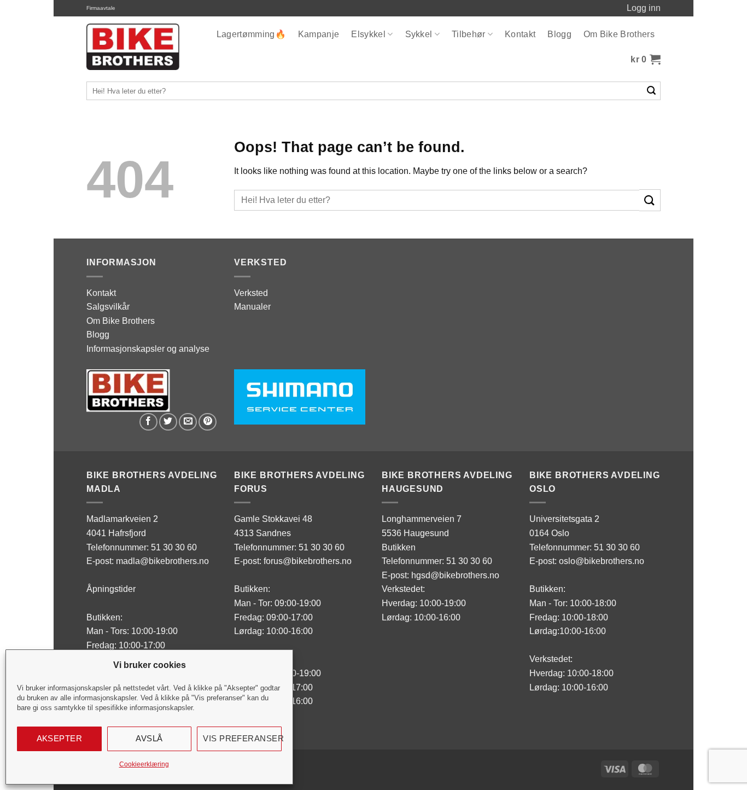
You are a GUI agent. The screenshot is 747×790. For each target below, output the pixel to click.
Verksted (251, 293)
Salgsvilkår (108, 306)
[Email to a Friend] (188, 422)
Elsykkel (368, 34)
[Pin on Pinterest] (208, 422)
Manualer (252, 306)
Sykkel (419, 34)
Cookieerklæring (144, 764)
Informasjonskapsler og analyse (147, 348)
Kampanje (319, 34)
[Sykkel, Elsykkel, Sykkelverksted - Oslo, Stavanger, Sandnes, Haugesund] (132, 47)
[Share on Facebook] (148, 422)
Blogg (559, 34)
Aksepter (60, 738)
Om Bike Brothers (619, 34)
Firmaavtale (100, 8)
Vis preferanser (242, 738)
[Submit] (652, 91)
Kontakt (520, 34)
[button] (646, 59)
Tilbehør (469, 34)
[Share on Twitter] (168, 422)
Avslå (149, 738)
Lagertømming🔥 (251, 34)
